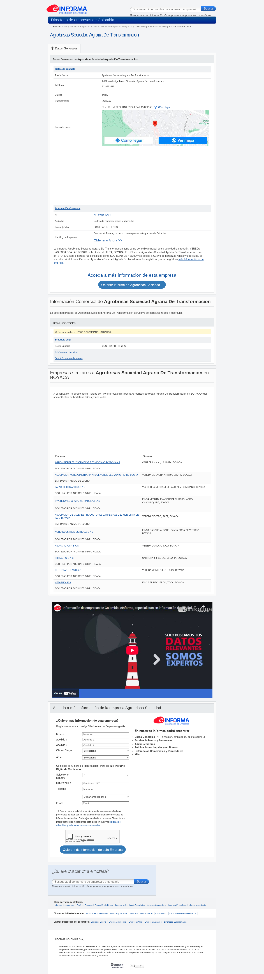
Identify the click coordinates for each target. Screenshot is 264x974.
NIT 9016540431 (102, 214)
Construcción (161, 913)
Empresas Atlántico (153, 921)
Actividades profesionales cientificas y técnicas (106, 913)
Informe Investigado (197, 905)
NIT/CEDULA (63, 783)
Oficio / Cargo (64, 750)
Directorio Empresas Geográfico (116, 26)
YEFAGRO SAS (63, 582)
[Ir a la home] (66, 8)
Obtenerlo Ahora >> (108, 240)
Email (59, 803)
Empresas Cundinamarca (175, 921)
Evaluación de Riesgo (103, 905)
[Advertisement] (132, 178)
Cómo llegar (164, 107)
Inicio (65, 26)
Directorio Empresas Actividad (84, 26)
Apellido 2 (61, 745)
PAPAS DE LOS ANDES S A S (70, 487)
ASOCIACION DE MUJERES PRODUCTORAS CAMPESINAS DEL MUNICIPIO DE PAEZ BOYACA (97, 516)
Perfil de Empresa (84, 905)
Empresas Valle (135, 921)
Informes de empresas (64, 905)
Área (59, 757)
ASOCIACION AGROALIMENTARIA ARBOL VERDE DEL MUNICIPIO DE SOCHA (96, 474)
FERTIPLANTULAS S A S (68, 570)
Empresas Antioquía (117, 921)
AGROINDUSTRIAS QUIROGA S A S (74, 531)
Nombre (60, 734)
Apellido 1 (61, 739)
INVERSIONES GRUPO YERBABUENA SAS (77, 500)
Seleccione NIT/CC (62, 776)
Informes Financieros (177, 905)
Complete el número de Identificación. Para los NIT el (90, 767)
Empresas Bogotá (98, 921)
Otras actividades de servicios (183, 913)
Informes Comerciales (156, 905)
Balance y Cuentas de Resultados (130, 905)
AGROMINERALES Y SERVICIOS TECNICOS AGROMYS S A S (87, 462)
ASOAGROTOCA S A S (67, 545)
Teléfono (61, 788)
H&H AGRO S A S (64, 557)
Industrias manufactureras (141, 913)
